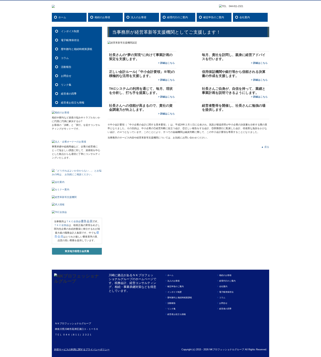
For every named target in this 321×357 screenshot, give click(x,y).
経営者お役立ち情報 (72, 102)
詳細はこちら (167, 63)
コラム (65, 57)
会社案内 (244, 17)
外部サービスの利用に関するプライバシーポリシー (82, 349)
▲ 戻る (265, 147)
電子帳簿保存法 (70, 40)
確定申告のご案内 (213, 17)
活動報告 (66, 66)
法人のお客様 (138, 17)
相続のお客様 (102, 17)
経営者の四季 (69, 93)
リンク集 (66, 84)
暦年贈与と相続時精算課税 (76, 49)
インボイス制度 (70, 31)
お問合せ (66, 75)
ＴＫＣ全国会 (73, 221)
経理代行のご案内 (177, 17)
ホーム (62, 17)
